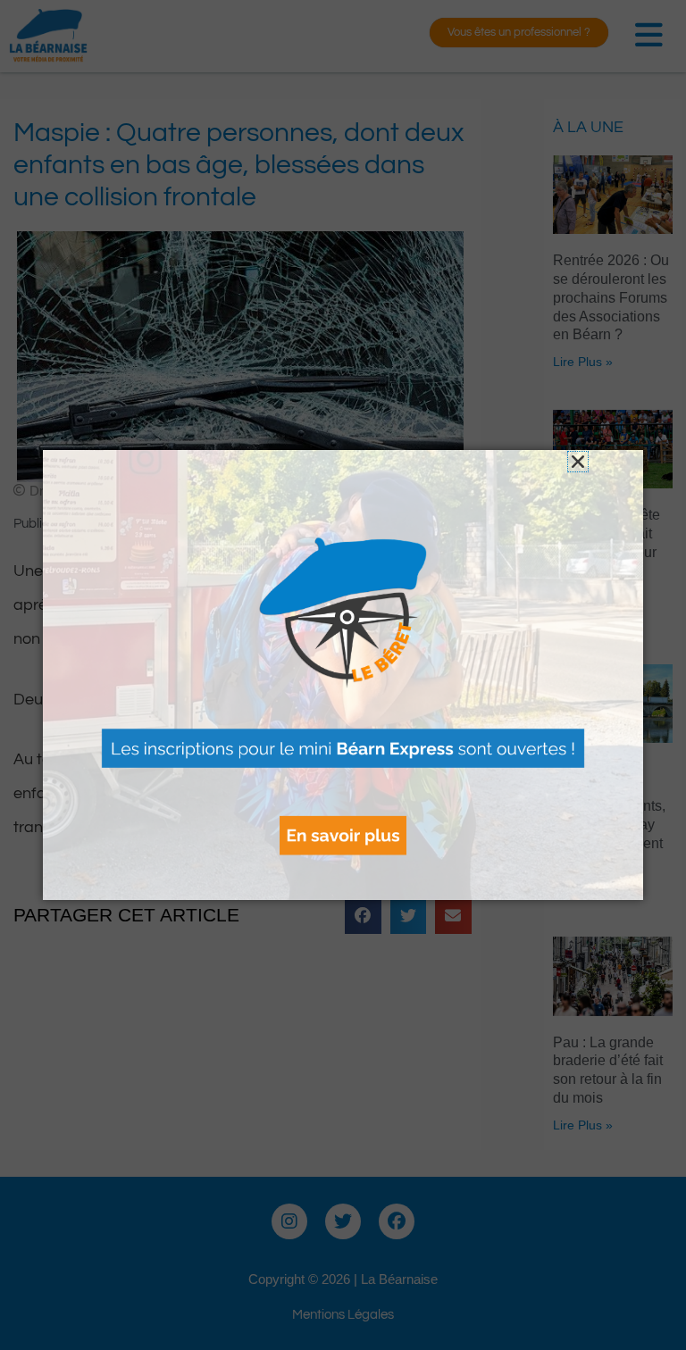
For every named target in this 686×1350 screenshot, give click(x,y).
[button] (578, 462)
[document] (343, 675)
